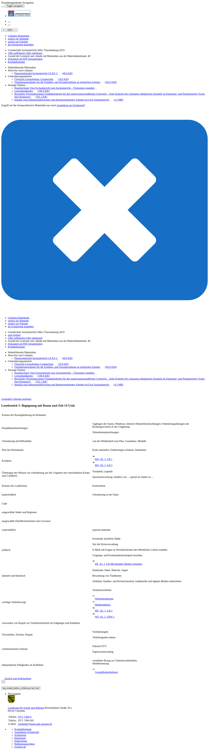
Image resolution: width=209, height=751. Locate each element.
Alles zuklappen (34, 53)
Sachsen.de (20, 746)
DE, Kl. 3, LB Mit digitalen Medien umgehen (118, 564)
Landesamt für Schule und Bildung (26, 707)
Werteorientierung (104, 598)
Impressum (20, 738)
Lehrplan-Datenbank (18, 35)
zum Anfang (14, 335)
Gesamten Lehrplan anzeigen (16, 399)
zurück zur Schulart (18, 41)
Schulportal (20, 735)
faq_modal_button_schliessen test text (21, 688)
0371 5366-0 (24, 716)
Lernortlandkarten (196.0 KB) (31, 91)
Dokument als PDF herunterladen (25, 59)
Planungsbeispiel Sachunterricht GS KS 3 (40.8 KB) (43, 73)
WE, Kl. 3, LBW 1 (105, 616)
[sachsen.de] (1, 5)
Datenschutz (20, 741)
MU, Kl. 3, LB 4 (103, 610)
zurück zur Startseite (18, 38)
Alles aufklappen (17, 53)
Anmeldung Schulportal (26, 732)
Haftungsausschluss (24, 744)
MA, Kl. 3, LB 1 (103, 459)
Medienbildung (103, 604)
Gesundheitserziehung (106, 672)
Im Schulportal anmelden (21, 44)
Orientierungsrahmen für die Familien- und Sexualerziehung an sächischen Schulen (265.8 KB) (65, 82)
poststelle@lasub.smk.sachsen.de (35, 724)
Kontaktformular (16, 62)
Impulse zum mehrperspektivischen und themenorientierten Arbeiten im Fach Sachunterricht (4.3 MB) (68, 99)
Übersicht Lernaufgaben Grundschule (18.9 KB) (41, 79)
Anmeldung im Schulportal (70, 105)
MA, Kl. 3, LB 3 (103, 465)
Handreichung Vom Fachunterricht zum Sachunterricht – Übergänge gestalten (54, 88)
